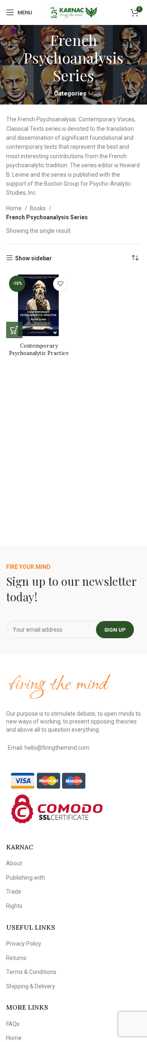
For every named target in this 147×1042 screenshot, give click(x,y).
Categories (70, 94)
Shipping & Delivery (30, 986)
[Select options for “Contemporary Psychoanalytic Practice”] (14, 330)
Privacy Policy (23, 943)
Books (38, 208)
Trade (13, 891)
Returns (16, 958)
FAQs (13, 1024)
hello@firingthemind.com (56, 747)
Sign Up (115, 630)
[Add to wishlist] (60, 284)
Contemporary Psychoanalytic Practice (39, 349)
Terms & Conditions (31, 972)
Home (14, 208)
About (14, 863)
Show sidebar (33, 258)
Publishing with (25, 877)
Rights (14, 906)
